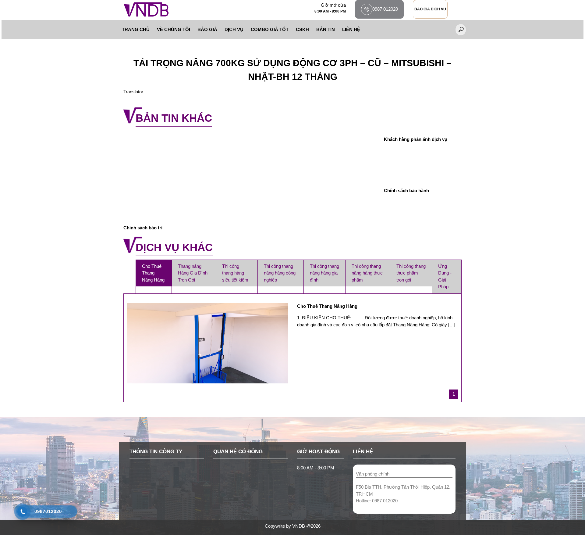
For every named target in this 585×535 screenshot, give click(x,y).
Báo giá (207, 29)
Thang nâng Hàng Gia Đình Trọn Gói (192, 273)
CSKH (302, 29)
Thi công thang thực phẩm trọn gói (411, 273)
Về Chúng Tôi (173, 29)
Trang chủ (136, 29)
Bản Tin (325, 29)
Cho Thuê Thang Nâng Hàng (153, 273)
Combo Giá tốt (270, 29)
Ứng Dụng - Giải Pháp (445, 276)
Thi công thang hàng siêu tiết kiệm (235, 273)
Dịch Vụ (234, 29)
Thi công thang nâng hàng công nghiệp (280, 273)
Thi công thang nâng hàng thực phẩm (367, 273)
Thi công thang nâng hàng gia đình (324, 273)
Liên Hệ (351, 29)
